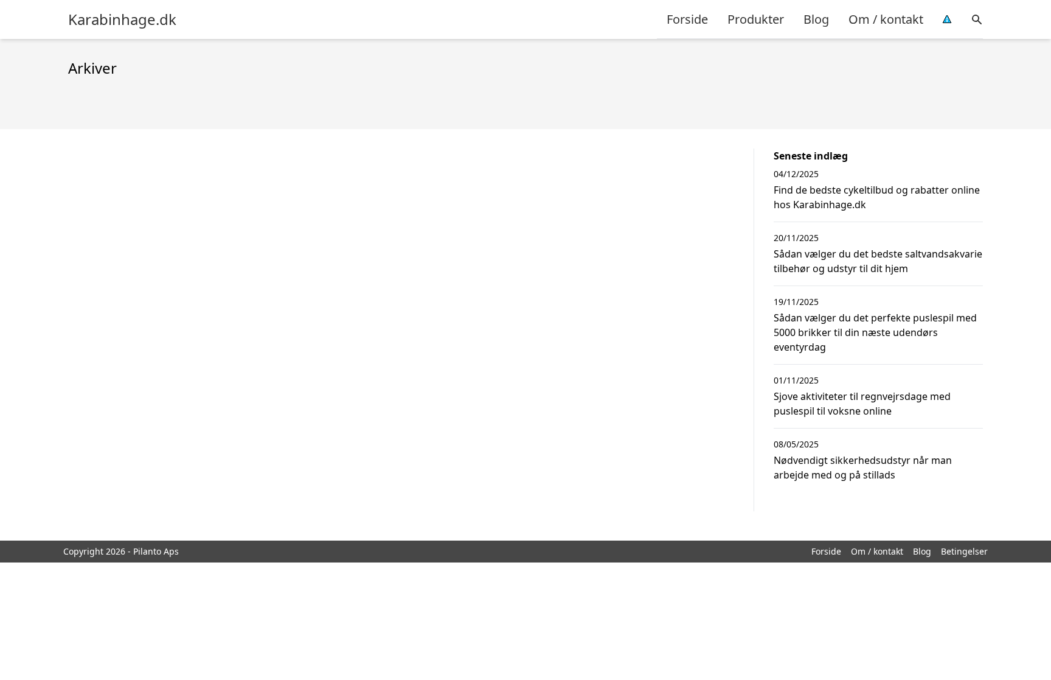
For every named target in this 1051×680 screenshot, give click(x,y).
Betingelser (964, 551)
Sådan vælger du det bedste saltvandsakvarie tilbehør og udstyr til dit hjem (878, 261)
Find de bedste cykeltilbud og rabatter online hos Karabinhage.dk (877, 197)
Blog (816, 19)
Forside (687, 19)
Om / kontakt (885, 19)
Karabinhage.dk (122, 19)
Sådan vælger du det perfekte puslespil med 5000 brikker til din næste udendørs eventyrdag (875, 332)
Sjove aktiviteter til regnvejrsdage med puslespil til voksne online (862, 404)
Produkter (755, 19)
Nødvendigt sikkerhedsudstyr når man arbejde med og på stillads (863, 468)
